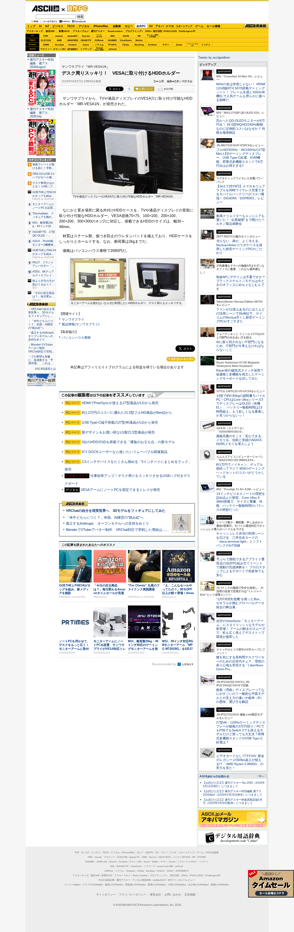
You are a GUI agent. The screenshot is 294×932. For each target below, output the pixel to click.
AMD (59, 40)
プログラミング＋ (159, 875)
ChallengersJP (187, 31)
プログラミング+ (134, 31)
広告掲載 (189, 894)
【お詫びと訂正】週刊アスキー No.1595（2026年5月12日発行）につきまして (234, 784)
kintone (72, 44)
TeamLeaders (115, 31)
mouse (59, 36)
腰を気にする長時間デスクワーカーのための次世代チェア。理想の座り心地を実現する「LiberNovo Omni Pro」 (240, 663)
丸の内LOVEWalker (198, 884)
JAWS (46, 44)
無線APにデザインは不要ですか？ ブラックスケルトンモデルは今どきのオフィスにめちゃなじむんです (242, 283)
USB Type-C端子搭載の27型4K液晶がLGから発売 (120, 422)
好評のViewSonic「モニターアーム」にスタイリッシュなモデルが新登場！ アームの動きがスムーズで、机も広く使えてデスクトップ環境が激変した (240, 629)
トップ (31, 26)
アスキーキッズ (35, 31)
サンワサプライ (73, 319)
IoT (47, 26)
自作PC (76, 8)
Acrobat (59, 44)
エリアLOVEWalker (93, 884)
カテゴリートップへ (181, 359)
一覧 (128, 88)
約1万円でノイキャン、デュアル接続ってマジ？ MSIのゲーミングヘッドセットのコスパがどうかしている (240, 470)
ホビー (129, 26)
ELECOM (46, 40)
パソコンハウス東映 (76, 337)
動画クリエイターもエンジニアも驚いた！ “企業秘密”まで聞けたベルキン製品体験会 (240, 220)
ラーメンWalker (72, 884)
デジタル (84, 26)
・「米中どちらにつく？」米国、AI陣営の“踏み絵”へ (40, 324)
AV (151, 26)
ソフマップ (86, 49)
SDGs (148, 31)
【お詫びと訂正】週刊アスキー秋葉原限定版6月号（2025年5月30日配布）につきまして (232, 801)
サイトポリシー (106, 894)
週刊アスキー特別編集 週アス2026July (42, 112)
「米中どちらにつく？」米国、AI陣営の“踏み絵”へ (105, 517)
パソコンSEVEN (99, 35)
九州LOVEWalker (177, 884)
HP (139, 36)
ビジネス (57, 26)
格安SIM (50, 31)
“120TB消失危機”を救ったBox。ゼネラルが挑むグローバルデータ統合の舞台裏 (240, 603)
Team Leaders (140, 875)
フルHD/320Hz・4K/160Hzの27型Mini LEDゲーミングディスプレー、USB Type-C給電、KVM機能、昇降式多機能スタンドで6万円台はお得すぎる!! (240, 157)
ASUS (126, 36)
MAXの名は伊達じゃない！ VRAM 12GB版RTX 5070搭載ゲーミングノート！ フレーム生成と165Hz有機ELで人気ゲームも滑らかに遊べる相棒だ (240, 92)
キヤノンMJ (59, 49)
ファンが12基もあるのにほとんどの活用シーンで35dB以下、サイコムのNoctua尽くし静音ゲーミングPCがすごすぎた (240, 315)
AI (40, 26)
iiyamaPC (72, 36)
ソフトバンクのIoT (192, 44)
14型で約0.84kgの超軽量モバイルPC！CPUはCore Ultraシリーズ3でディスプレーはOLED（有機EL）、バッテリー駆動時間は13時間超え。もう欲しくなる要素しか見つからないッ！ (240, 405)
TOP (76, 852)
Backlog (139, 44)
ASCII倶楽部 (255, 26)
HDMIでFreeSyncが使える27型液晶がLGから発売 (120, 403)
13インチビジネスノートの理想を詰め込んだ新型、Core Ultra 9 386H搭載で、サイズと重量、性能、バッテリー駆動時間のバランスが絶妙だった (240, 501)
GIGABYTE (86, 40)
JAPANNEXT (72, 49)
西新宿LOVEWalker (135, 884)
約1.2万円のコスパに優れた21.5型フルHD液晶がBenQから (127, 412)
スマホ (170, 26)
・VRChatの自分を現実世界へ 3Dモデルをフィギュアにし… (41, 312)
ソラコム (99, 44)
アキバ (159, 26)
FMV (45, 36)
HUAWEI (112, 40)
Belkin (139, 40)
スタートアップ (184, 26)
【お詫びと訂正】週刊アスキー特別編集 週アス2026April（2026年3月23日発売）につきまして (232, 793)
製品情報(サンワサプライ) (80, 324)
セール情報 (213, 26)
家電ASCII (64, 31)
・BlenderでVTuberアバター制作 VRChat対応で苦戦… (41, 348)
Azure (86, 44)
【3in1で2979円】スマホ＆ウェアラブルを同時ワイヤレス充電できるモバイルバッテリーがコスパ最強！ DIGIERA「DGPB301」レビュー (240, 194)
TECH (71, 26)
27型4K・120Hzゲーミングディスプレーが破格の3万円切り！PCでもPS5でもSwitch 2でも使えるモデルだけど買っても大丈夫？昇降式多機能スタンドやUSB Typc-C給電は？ (240, 732)
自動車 (117, 26)
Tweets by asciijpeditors (214, 57)
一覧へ (260, 776)
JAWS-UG (101, 861)
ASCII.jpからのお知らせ (214, 776)
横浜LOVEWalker (114, 884)
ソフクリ (205, 44)
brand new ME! (165, 866)
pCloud (112, 49)
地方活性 (157, 31)
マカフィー (46, 49)
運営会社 (155, 894)
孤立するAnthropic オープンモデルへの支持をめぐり (107, 523)
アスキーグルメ (81, 31)
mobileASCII (159, 880)
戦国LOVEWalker (220, 884)
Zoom (179, 44)
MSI (112, 36)
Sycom (86, 36)
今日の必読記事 (106, 880)
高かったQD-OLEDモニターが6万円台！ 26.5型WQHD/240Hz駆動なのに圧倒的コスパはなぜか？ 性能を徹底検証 (240, 126)
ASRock (99, 40)
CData (125, 44)
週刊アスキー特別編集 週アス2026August (42, 63)
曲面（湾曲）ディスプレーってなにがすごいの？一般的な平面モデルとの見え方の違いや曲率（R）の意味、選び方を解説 (240, 696)
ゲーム (199, 26)
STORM (201, 857)
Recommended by (164, 664)
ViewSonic (126, 40)
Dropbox (112, 44)
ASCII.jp (45, 8)
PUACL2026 (170, 31)
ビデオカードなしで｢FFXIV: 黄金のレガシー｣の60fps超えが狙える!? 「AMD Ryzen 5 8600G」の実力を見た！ (240, 762)
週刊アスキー (98, 31)
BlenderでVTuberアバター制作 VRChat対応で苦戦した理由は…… (117, 530)
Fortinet (152, 44)
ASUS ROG (72, 40)
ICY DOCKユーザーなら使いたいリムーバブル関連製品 (124, 452)
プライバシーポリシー (133, 894)
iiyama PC (134, 857)
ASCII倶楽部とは (45, 368)
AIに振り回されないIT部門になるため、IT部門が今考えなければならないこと (240, 346)
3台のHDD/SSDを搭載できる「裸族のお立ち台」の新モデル (128, 442)
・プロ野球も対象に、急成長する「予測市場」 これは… (40, 360)
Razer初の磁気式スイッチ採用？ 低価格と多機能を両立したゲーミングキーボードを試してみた (241, 374)
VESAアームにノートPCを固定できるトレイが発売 (120, 490)
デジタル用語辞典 (141, 880)
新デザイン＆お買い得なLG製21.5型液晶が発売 (118, 432)
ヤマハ (165, 44)
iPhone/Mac (101, 26)
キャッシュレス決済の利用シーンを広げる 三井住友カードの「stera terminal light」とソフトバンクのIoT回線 (240, 539)
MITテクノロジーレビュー (181, 880)
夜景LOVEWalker (157, 884)
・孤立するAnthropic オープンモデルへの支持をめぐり (41, 336)
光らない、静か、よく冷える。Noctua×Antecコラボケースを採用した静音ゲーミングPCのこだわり (239, 247)
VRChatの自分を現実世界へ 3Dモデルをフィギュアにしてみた (115, 510)
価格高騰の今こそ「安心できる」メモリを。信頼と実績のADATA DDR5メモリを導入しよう (240, 440)
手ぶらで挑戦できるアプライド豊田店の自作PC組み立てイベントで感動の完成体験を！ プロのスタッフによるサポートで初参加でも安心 (240, 567)
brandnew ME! (99, 49)
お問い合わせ (172, 894)
